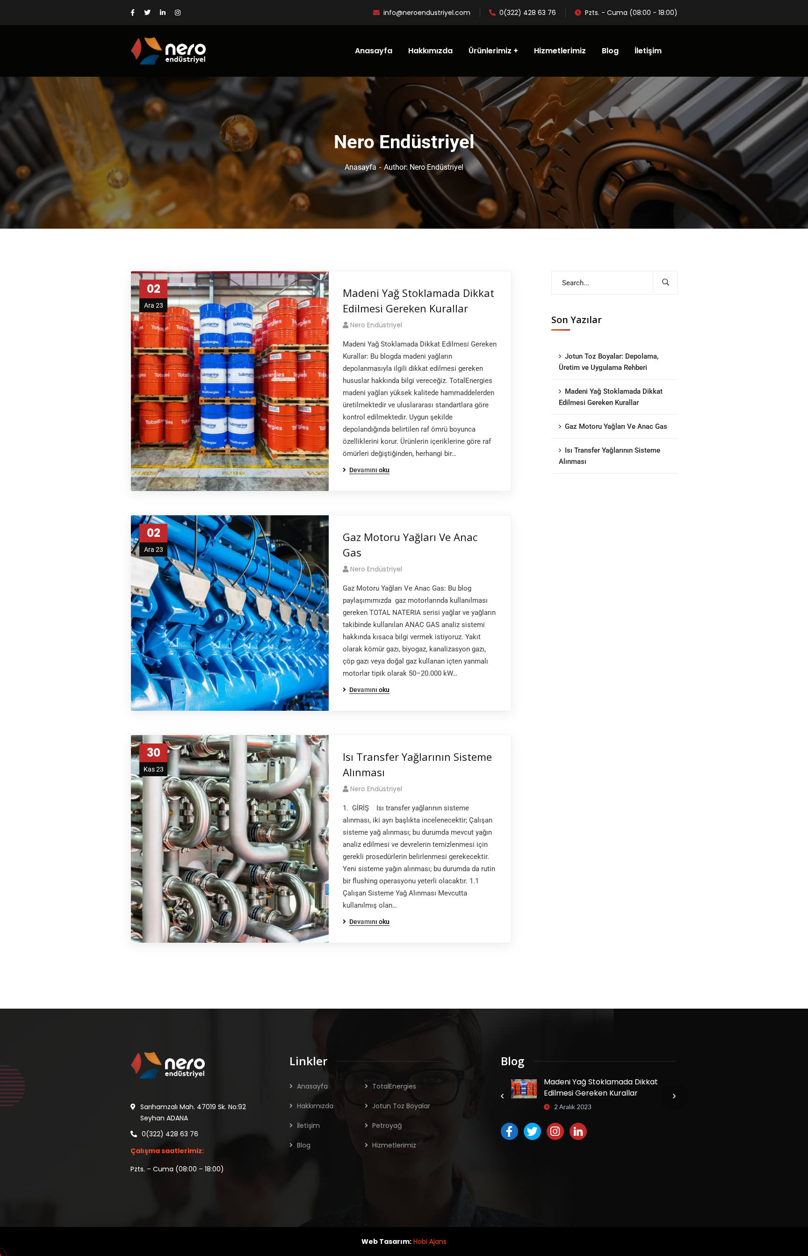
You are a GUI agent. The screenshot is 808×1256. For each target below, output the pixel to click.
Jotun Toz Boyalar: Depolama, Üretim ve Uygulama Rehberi (608, 362)
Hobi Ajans (430, 1241)
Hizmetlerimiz (394, 1145)
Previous (502, 1096)
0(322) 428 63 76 (527, 12)
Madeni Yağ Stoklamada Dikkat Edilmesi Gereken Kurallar (418, 300)
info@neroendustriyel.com (426, 12)
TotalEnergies (394, 1086)
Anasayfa (360, 167)
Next (674, 1096)
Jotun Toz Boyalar (401, 1106)
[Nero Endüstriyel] (168, 51)
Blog (303, 1145)
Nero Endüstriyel (376, 325)
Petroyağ (387, 1125)
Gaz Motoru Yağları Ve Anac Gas (410, 544)
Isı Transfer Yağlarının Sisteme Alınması (417, 764)
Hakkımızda (315, 1106)
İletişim (308, 1125)
